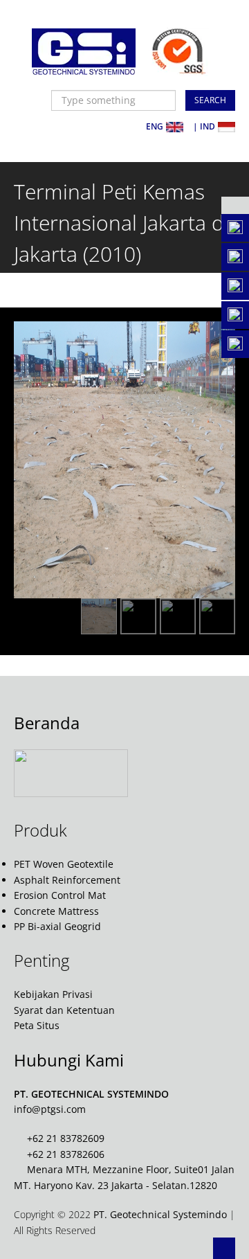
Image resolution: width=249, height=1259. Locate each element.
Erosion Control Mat (60, 895)
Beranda (47, 722)
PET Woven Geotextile (63, 863)
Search (210, 100)
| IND (204, 126)
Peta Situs (36, 1025)
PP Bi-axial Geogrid (57, 926)
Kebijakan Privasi (53, 994)
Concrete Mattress (56, 911)
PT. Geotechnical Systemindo (160, 1214)
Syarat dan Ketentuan (64, 1010)
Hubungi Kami (69, 1059)
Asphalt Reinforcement (67, 879)
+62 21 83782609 (65, 1138)
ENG (154, 126)
